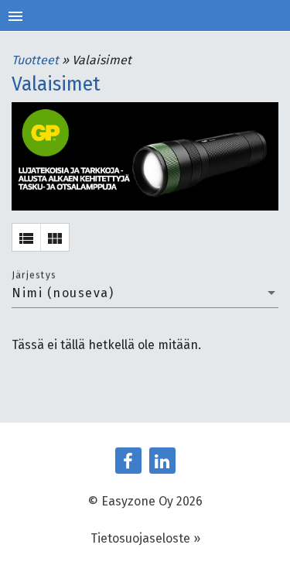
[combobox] (145, 293)
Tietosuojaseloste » (145, 538)
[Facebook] (128, 460)
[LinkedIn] (162, 460)
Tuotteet (37, 60)
